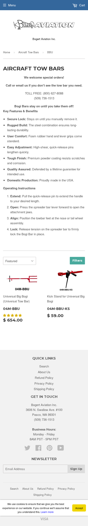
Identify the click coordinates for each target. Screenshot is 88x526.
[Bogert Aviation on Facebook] (38, 449)
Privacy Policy (44, 383)
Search (44, 366)
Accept (79, 508)
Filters (77, 260)
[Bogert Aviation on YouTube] (61, 449)
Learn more (47, 512)
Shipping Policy (44, 389)
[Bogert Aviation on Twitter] (27, 449)
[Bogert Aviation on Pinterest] (49, 449)
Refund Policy (44, 377)
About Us (44, 372)
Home (6, 52)
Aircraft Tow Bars (28, 52)
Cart (81, 5)
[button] (13, 315)
